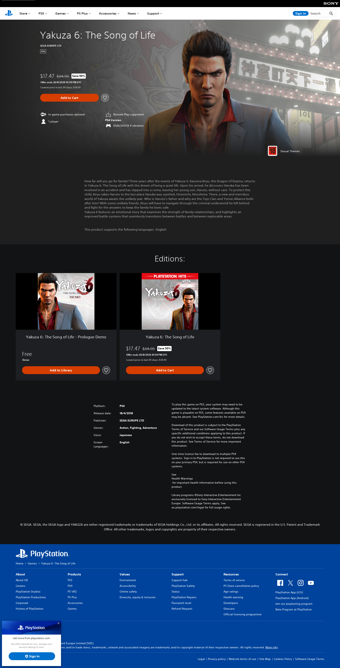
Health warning (233, 597)
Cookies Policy (283, 659)
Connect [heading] (281, 574)
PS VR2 (72, 591)
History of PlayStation (29, 608)
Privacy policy (216, 659)
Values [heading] (125, 574)
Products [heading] (74, 574)
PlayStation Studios (28, 591)
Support (153, 13)
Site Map (265, 659)
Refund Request (182, 608)
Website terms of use (242, 659)
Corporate (22, 603)
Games (60, 13)
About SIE (22, 580)
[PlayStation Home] (9, 13)
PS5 (41, 13)
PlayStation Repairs (184, 597)
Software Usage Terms (309, 659)
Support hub (180, 580)
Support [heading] (178, 574)
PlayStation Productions (31, 597)
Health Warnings (182, 478)
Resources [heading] (231, 574)
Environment (128, 580)
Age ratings (231, 591)
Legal (201, 659)
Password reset (181, 603)
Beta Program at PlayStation (293, 609)
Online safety (128, 591)
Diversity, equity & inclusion (137, 597)
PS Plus (82, 13)
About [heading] (20, 574)
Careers (20, 586)
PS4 (70, 586)
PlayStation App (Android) (292, 598)
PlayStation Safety (183, 586)
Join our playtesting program (293, 603)
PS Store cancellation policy (241, 586)
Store (23, 13)
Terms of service (234, 580)
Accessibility (128, 586)
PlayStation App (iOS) (289, 592)
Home (19, 563)
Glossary (229, 608)
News (132, 13)
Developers (231, 603)
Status (176, 591)
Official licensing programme (242, 614)
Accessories (107, 13)
